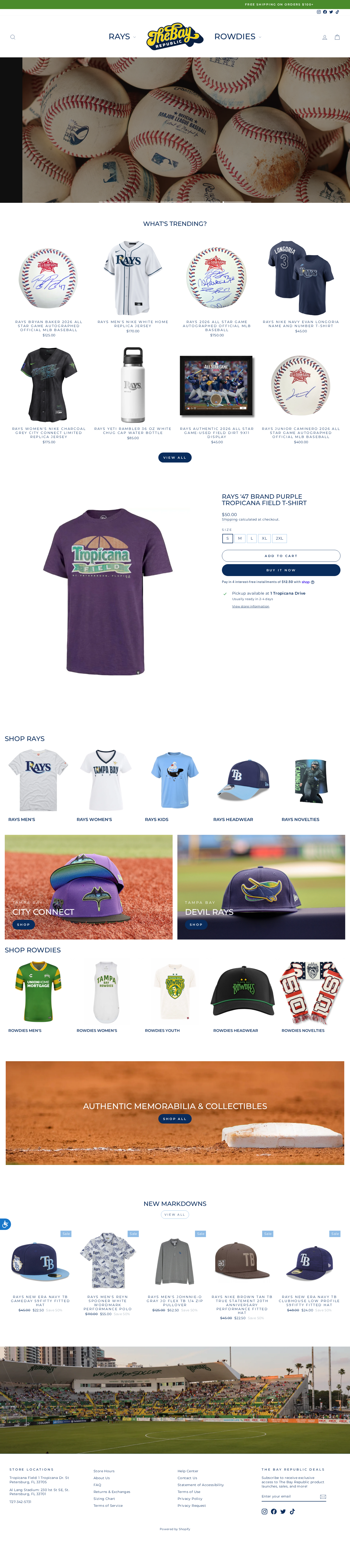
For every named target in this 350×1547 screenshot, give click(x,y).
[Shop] (89, 887)
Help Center (188, 1471)
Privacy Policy (190, 1499)
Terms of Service (108, 1505)
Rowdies (236, 36)
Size (227, 530)
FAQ (97, 1485)
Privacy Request (192, 1505)
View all (175, 457)
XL (264, 538)
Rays (120, 36)
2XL (279, 538)
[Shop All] (175, 1113)
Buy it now (281, 570)
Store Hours (104, 1471)
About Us (102, 1478)
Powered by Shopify (175, 1529)
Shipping (230, 519)
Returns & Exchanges (112, 1492)
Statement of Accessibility (201, 1485)
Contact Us (187, 1478)
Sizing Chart (104, 1499)
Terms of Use (189, 1492)
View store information (251, 606)
